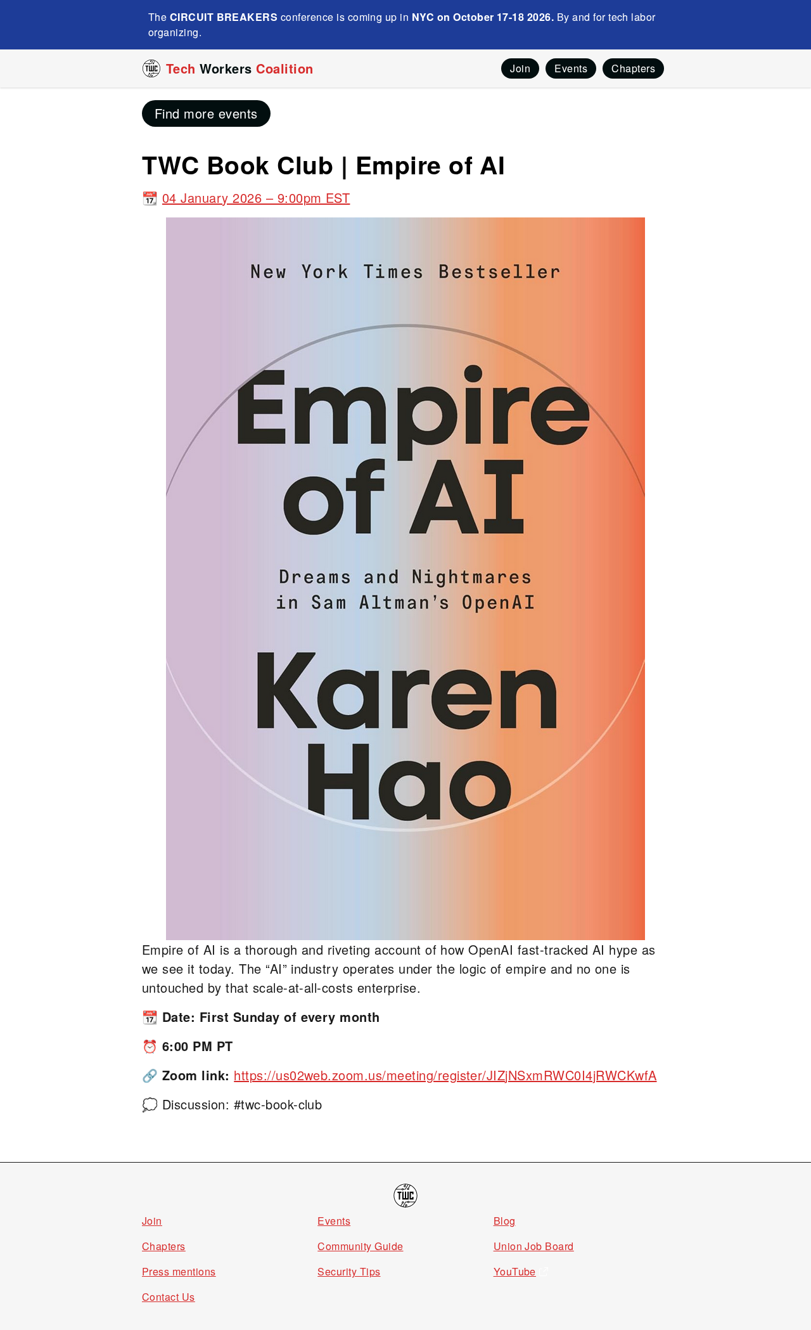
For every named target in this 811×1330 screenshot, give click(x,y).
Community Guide (360, 1246)
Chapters (164, 1246)
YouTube (515, 1271)
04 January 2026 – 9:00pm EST (256, 197)
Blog (505, 1220)
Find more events (206, 113)
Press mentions (179, 1271)
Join (152, 1220)
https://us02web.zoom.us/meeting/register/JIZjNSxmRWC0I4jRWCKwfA (445, 1075)
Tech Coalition (240, 68)
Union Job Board (534, 1246)
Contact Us (168, 1296)
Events (333, 1220)
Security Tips (348, 1271)
